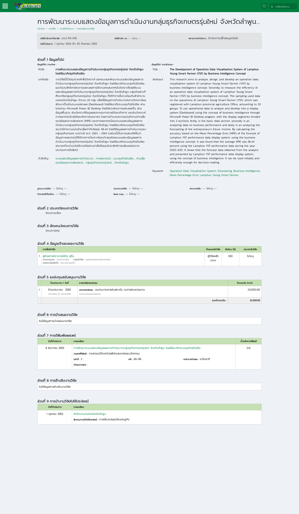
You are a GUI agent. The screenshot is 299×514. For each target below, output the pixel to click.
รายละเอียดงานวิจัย (85, 28)
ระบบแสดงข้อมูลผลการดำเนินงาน (74, 158)
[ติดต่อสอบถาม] (265, 6)
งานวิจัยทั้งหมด (66, 28)
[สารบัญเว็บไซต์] (5, 6)
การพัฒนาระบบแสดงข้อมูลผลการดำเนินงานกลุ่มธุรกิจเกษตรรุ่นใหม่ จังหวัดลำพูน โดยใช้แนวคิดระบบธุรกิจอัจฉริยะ (137, 348)
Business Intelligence (246, 171)
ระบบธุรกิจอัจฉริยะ (123, 158)
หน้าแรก (41, 28)
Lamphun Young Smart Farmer (219, 175)
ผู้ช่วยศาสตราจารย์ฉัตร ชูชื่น (58, 256)
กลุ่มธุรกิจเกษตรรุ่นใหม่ (99, 162)
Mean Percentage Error (184, 175)
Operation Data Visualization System (193, 171)
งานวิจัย (52, 28)
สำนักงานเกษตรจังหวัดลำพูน (90, 414)
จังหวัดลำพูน (121, 162)
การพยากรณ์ (103, 158)
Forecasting (225, 171)
